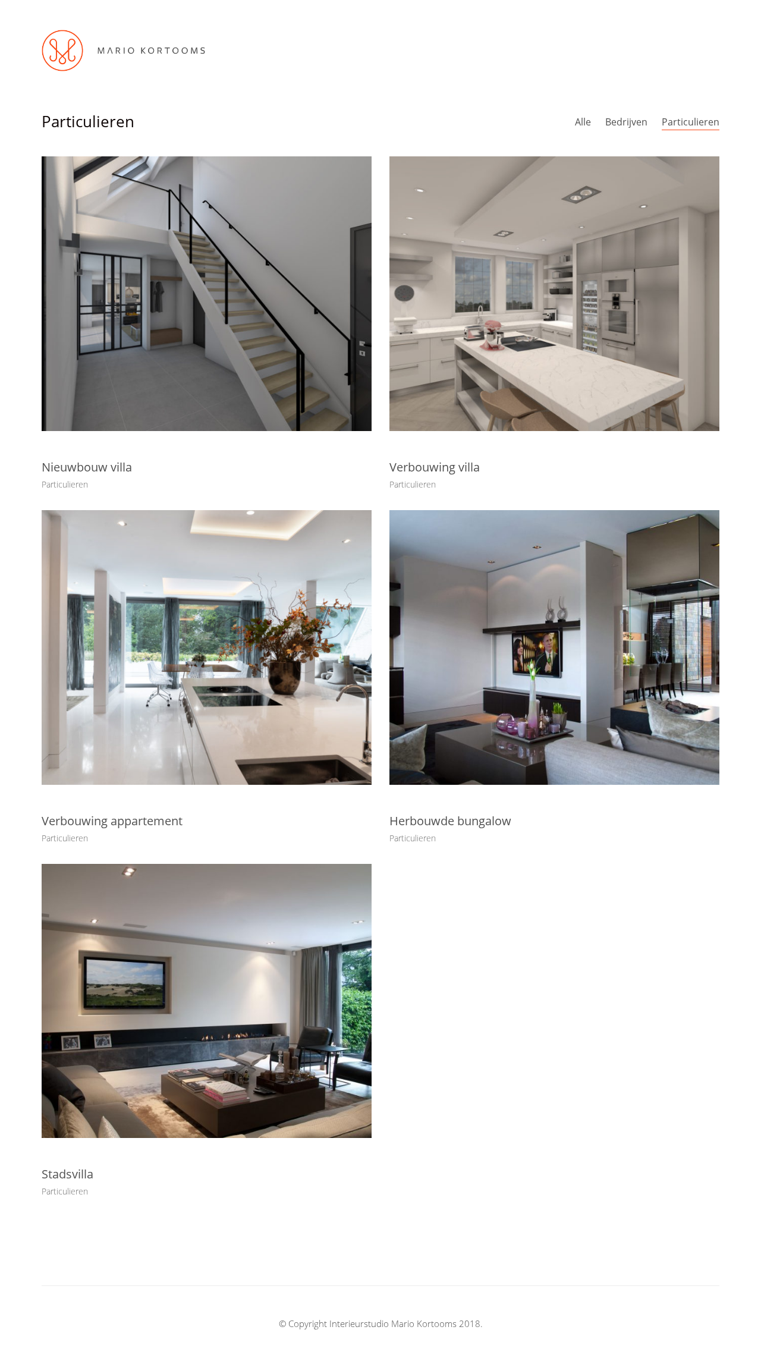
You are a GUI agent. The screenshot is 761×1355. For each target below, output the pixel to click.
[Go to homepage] (123, 50)
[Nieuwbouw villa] (207, 293)
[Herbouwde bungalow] (554, 647)
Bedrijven (626, 121)
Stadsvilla (67, 1174)
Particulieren (690, 121)
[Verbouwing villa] (554, 293)
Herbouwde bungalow (450, 821)
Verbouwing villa (434, 467)
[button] (710, 50)
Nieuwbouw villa (87, 467)
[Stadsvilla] (207, 1001)
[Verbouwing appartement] (207, 647)
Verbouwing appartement (112, 821)
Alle (583, 121)
